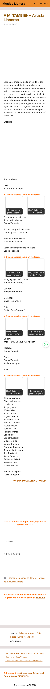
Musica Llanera (13, 3)
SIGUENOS (23, 676)
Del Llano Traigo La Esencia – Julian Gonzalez (25, 653)
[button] (34, 3)
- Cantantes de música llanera (21, 578)
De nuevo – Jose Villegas (16, 657)
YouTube (40, 597)
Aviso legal (38, 673)
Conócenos (26, 673)
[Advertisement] (25, 55)
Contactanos (10, 676)
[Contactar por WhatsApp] (46, 345)
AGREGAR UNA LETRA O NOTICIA (29, 481)
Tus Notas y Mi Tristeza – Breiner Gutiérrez (23, 660)
